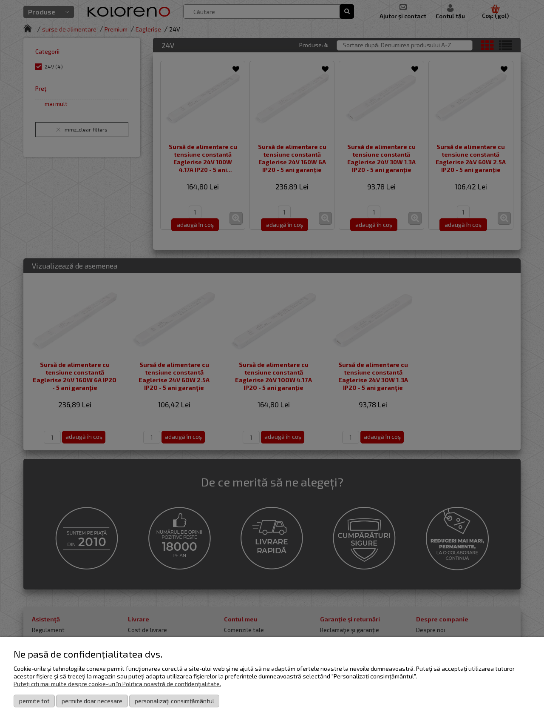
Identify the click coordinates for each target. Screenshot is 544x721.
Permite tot (34, 700)
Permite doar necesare (92, 700)
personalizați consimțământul (174, 700)
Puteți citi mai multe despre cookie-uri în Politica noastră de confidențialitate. (117, 683)
